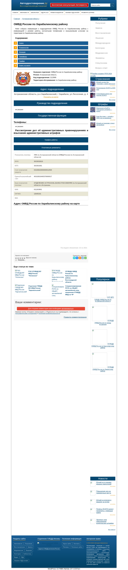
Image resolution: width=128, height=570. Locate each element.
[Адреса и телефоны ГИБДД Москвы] (49, 545)
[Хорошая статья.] (23, 258)
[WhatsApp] (85, 258)
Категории (100, 48)
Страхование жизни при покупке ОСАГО (104, 94)
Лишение (99, 38)
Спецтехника (101, 63)
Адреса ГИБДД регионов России (49, 549)
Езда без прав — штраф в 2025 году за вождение (104, 117)
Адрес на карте (24, 65)
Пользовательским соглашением (26, 313)
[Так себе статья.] (18, 258)
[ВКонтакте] (77, 258)
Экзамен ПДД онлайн (72, 12)
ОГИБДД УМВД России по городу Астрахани (104, 322)
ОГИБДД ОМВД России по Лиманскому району (103, 369)
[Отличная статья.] (25, 258)
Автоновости (24, 12)
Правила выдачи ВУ (56, 12)
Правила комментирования (75, 317)
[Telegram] (82, 258)
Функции (22, 52)
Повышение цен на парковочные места (103, 492)
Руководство (24, 47)
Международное (102, 43)
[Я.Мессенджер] (74, 258)
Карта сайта (67, 543)
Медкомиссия (101, 53)
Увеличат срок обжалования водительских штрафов (105, 521)
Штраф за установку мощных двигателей (103, 483)
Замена (98, 28)
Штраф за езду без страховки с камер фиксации (105, 83)
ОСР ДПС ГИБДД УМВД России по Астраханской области (104, 299)
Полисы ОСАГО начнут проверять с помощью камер (105, 510)
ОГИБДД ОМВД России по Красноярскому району (102, 345)
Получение (100, 23)
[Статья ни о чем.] (16, 258)
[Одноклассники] (80, 258)
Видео (16, 557)
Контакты (77, 543)
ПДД (22, 557)
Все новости (111, 529)
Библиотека (35, 12)
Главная (15, 12)
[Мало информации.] (20, 258)
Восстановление (102, 33)
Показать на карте (51, 97)
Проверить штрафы (87, 12)
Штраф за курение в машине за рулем (103, 501)
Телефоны (23, 56)
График (22, 61)
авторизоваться (67, 308)
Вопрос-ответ (101, 68)
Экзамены (99, 58)
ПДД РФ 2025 (44, 12)
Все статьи (112, 100)
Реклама (66, 547)
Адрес (21, 43)
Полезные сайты (76, 547)
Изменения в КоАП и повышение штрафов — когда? (104, 109)
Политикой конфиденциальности (49, 313)
